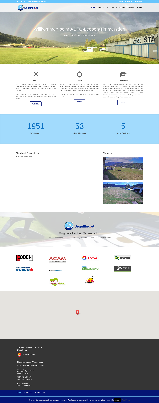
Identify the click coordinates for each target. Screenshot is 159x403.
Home (121, 1)
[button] (78, 312)
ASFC (113, 7)
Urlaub (122, 7)
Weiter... (35, 104)
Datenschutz (138, 1)
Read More (126, 400)
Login (139, 7)
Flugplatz (102, 7)
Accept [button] (118, 400)
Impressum (128, 1)
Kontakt (131, 7)
